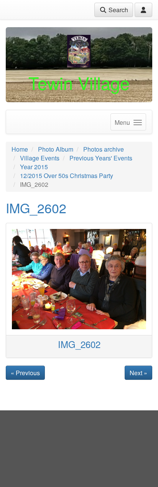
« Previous (25, 372)
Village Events (39, 158)
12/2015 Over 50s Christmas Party (66, 175)
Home (20, 149)
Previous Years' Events (100, 158)
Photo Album (55, 149)
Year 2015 (34, 166)
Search (117, 9)
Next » (138, 372)
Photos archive (103, 149)
